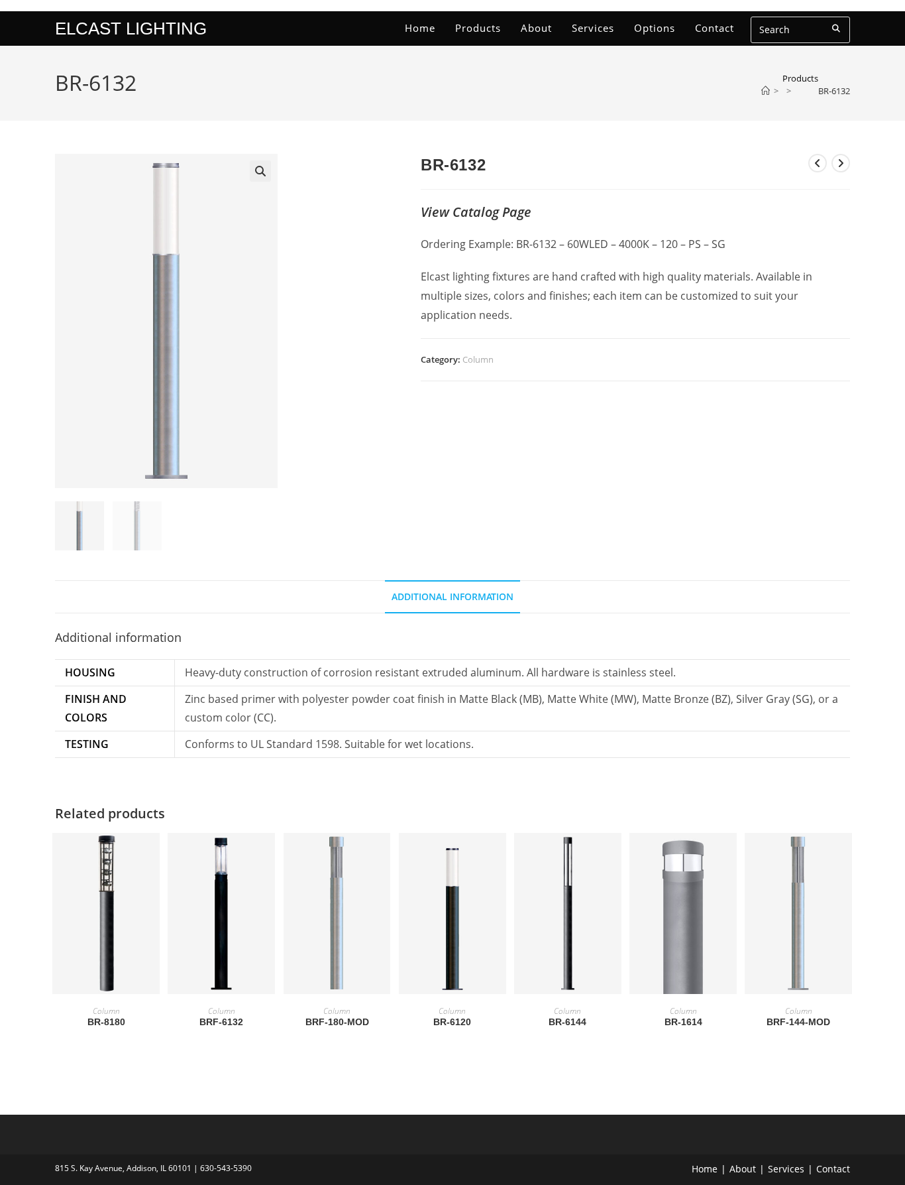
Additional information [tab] (452, 596)
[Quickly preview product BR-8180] (153, 856)
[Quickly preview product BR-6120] (499, 856)
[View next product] (840, 163)
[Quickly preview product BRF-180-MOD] (383, 856)
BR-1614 (683, 1022)
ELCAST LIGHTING (131, 28)
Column (478, 359)
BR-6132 (834, 91)
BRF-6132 (221, 1022)
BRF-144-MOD (798, 1022)
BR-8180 (106, 1022)
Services (786, 1168)
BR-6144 (567, 1022)
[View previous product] (817, 163)
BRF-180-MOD (337, 1022)
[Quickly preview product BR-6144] (615, 856)
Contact (833, 1168)
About (742, 1168)
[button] (260, 171)
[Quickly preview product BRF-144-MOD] (845, 856)
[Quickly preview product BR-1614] (730, 856)
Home (705, 1168)
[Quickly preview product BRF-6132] (268, 856)
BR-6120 (452, 1022)
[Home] (765, 91)
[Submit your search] (837, 28)
